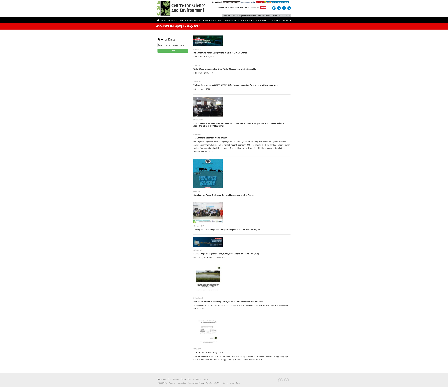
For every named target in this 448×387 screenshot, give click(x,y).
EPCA (288, 15)
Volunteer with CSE (213, 383)
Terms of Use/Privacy (196, 383)
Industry (197, 20)
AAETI (281, 15)
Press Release (173, 379)
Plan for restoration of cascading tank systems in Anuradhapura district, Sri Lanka (228, 301)
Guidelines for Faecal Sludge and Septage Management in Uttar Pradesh (224, 195)
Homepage (162, 379)
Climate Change (216, 20)
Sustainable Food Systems (234, 20)
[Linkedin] (278, 8)
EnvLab (248, 20)
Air (161, 20)
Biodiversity (273, 20)
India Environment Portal (267, 15)
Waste (189, 20)
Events (198, 379)
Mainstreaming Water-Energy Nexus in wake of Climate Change (220, 53)
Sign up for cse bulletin (231, 383)
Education (256, 20)
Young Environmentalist (246, 15)
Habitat (182, 20)
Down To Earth (229, 15)
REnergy (206, 20)
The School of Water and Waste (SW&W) (210, 138)
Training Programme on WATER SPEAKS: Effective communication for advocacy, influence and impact (236, 85)
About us (172, 383)
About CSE (222, 7)
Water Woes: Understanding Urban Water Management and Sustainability (224, 69)
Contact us (254, 7)
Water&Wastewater (170, 20)
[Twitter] (273, 8)
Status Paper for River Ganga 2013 (208, 352)
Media (264, 20)
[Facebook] (284, 8)
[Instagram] (289, 8)
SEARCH (173, 51)
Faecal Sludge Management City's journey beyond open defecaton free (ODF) (226, 254)
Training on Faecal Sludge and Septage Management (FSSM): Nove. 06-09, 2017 (227, 229)
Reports (191, 379)
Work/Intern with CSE (238, 7)
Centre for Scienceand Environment (188, 8)
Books (183, 379)
